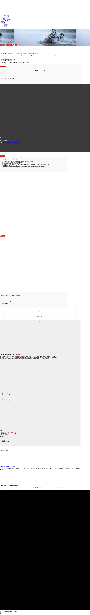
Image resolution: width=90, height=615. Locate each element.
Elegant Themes (6, 611)
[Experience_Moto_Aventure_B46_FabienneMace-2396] (10, 579)
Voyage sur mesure (7, 17)
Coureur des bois (7, 16)
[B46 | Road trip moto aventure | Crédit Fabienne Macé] (10, 504)
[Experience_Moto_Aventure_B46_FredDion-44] (10, 534)
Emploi (5, 25)
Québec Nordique (7, 15)
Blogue (3, 21)
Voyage (3, 13)
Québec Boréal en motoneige (7, 466)
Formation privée (7, 19)
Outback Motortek (7, 357)
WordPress (15, 611)
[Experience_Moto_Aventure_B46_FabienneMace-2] (10, 564)
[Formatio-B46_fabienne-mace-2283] (10, 609)
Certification (6, 24)
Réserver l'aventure (3, 66)
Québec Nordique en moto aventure (9, 485)
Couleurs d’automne (7, 14)
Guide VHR (6, 20)
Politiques (5, 26)
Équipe (5, 23)
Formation (3, 18)
